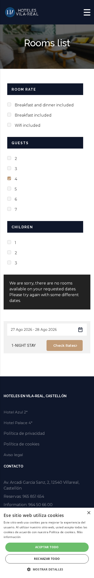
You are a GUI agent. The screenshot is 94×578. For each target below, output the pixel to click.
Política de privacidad (24, 433)
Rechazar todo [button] (47, 559)
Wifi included (27, 125)
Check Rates (64, 345)
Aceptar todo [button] (47, 547)
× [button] (88, 513)
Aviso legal (13, 454)
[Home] (22, 12)
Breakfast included (33, 115)
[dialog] (47, 543)
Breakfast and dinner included (44, 105)
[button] (47, 569)
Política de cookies (21, 444)
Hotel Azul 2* (16, 412)
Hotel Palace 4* (18, 422)
